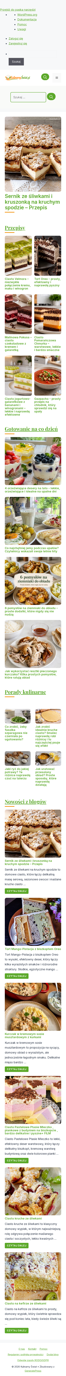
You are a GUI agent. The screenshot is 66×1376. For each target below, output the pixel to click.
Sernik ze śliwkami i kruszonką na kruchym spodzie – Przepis (32, 201)
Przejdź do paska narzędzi (18, 9)
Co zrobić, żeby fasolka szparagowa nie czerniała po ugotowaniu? (16, 733)
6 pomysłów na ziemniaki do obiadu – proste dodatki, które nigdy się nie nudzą (31, 611)
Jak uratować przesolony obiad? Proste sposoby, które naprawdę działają (45, 776)
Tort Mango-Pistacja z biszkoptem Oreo (33, 949)
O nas (22, 1348)
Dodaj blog (52, 1354)
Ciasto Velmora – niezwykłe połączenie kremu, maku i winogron (18, 283)
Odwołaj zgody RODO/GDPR (33, 1360)
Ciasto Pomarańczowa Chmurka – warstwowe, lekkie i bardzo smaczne (47, 344)
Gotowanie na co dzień (31, 428)
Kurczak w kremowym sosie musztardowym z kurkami (24, 1035)
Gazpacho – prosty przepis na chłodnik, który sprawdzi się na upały (47, 405)
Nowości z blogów (25, 801)
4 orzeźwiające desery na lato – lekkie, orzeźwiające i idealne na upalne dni (32, 490)
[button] (45, 78)
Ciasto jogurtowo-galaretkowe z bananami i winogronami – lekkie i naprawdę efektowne (17, 406)
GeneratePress (33, 1370)
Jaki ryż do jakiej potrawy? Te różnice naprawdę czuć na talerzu (17, 773)
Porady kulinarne (25, 691)
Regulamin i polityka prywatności (25, 1354)
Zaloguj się (16, 38)
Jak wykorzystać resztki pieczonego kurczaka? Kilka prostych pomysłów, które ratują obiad (31, 674)
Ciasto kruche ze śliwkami (23, 1218)
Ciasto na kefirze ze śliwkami (25, 1303)
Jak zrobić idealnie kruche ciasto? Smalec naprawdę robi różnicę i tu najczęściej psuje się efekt (47, 736)
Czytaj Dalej (16, 891)
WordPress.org (27, 14)
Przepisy (15, 227)
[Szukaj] (51, 96)
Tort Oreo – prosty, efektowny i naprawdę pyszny (47, 282)
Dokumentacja (27, 19)
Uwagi (21, 29)
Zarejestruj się (18, 43)
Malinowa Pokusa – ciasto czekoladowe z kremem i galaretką (18, 344)
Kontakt (32, 1348)
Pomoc (22, 24)
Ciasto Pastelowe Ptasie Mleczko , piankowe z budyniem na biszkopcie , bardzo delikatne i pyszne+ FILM (31, 1130)
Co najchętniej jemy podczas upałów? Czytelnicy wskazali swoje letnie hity (32, 549)
